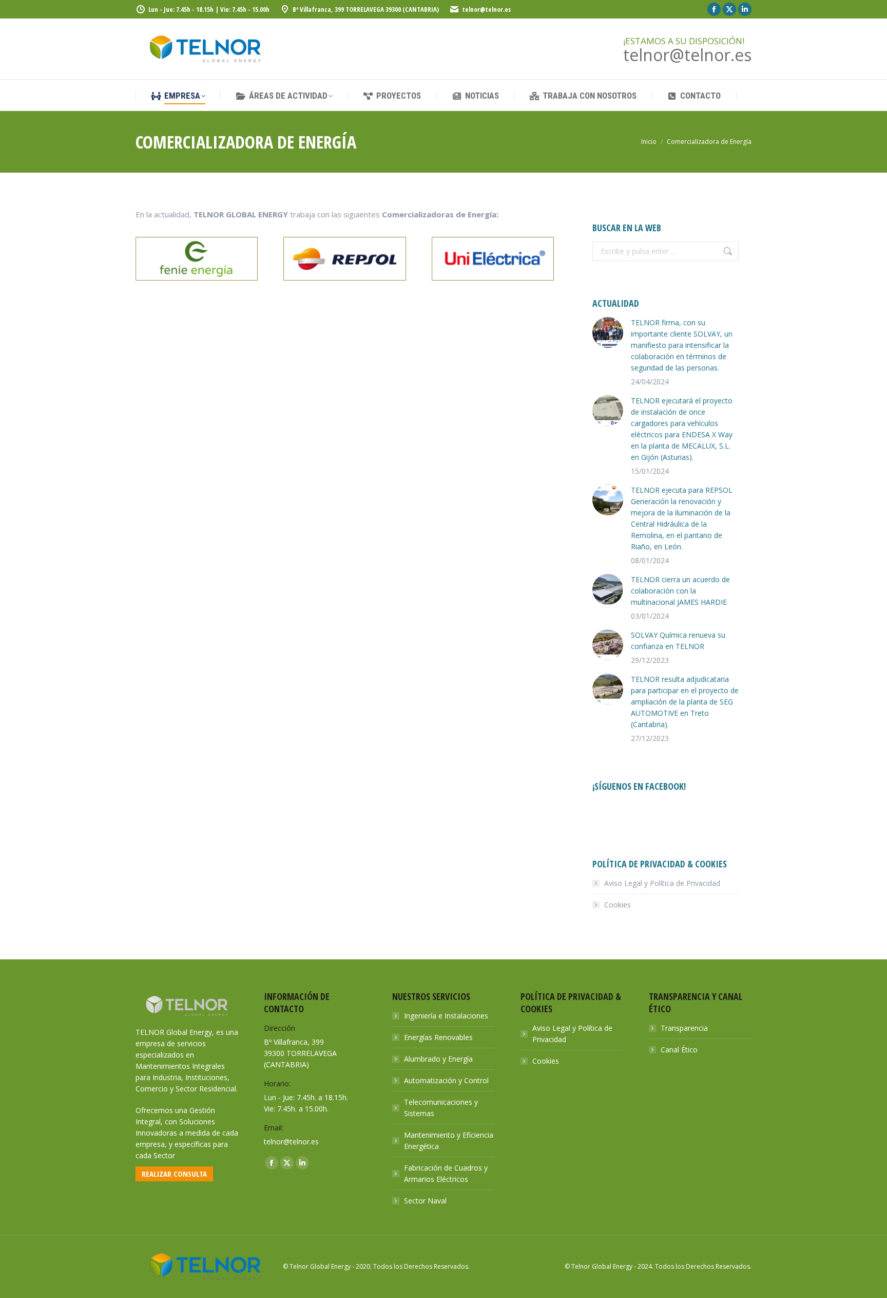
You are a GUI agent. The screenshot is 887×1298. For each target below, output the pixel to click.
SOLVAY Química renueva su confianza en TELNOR (678, 640)
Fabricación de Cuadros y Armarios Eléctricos (446, 1173)
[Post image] (607, 332)
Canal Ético (679, 1049)
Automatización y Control (446, 1080)
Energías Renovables (438, 1037)
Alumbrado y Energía (438, 1059)
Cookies (617, 905)
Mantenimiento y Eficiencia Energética (448, 1140)
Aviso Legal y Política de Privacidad (662, 883)
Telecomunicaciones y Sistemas (441, 1107)
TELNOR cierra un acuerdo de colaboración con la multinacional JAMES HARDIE (680, 590)
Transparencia (684, 1028)
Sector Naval (425, 1201)
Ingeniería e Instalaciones (446, 1016)
